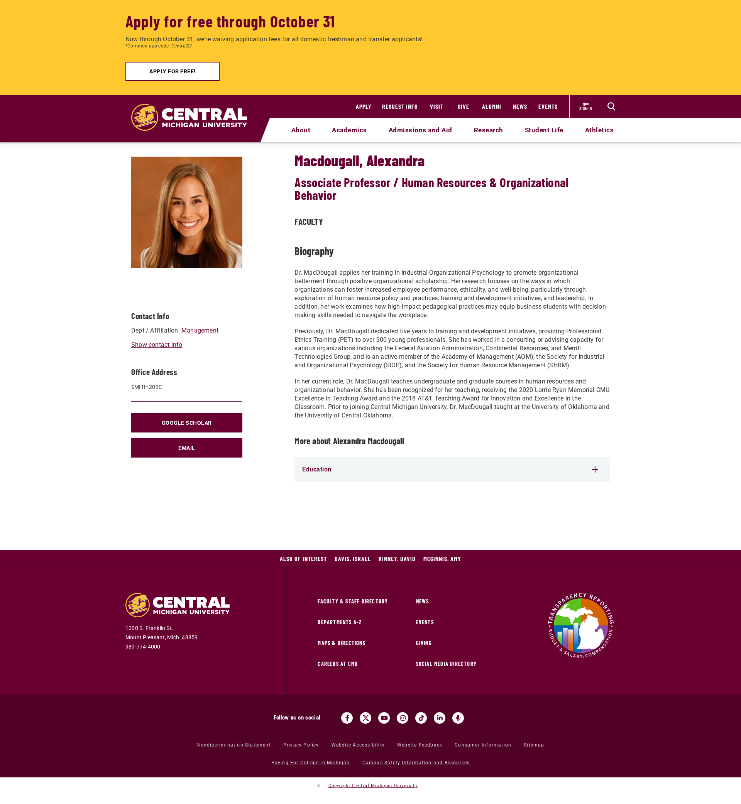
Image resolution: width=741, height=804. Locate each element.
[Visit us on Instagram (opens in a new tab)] (402, 717)
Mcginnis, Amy (442, 558)
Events (548, 106)
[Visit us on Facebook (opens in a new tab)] (346, 717)
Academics (349, 130)
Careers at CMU (338, 663)
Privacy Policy (301, 745)
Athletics (599, 130)
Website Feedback (419, 745)
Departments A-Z (340, 622)
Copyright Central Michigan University (373, 785)
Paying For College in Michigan (310, 762)
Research (488, 130)
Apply (364, 106)
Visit (436, 106)
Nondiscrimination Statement (233, 745)
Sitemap (534, 745)
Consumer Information (483, 745)
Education (317, 469)
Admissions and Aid (420, 130)
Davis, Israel (353, 558)
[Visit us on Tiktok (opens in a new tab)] (421, 717)
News (520, 106)
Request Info (400, 106)
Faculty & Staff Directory (353, 601)
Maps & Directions (341, 643)
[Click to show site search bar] (611, 106)
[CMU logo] (194, 108)
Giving (424, 643)
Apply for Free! (172, 71)
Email (186, 448)
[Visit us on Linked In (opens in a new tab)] (439, 717)
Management (199, 330)
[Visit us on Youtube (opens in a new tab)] (384, 717)
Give (463, 106)
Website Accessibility (358, 745)
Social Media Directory (446, 663)
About (301, 130)
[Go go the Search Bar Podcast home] (458, 717)
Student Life (544, 130)
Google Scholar (187, 423)
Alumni (491, 106)
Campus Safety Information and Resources (416, 762)
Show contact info (156, 344)
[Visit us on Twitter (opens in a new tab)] (365, 717)
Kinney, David (397, 558)
